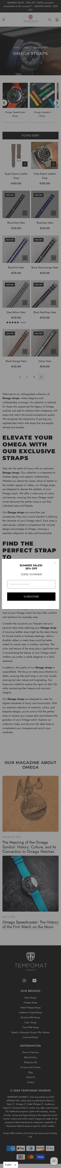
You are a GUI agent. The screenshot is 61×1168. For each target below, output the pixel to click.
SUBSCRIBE (31, 596)
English (8, 1164)
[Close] (55, 563)
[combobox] (10, 1165)
